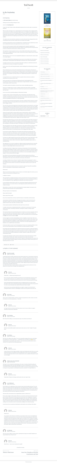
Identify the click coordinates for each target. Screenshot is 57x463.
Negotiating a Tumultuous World (45, 100)
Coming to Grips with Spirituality (45, 83)
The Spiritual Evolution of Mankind (45, 80)
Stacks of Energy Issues (44, 88)
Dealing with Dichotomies (44, 74)
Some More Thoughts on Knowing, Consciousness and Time (29, 453)
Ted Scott (28, 4)
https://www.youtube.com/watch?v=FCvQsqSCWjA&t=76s (26, 367)
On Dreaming (46, 50)
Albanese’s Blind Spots (8, 452)
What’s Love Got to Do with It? (45, 76)
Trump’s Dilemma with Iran (44, 98)
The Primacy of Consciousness (45, 78)
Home (28, 8)
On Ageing (42, 86)
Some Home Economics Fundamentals (46, 106)
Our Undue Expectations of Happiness (46, 103)
